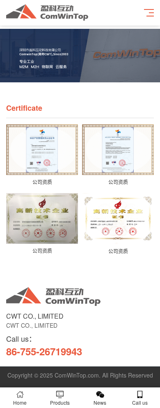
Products (60, 402)
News (100, 402)
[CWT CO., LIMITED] (53, 303)
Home (20, 402)
